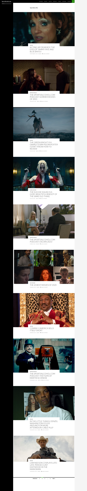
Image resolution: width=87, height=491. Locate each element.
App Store (41, 1)
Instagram (64, 1)
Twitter (50, 1)
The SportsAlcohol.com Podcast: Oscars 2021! (42, 240)
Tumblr (59, 1)
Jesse (40, 53)
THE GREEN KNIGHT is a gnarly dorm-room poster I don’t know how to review (44, 145)
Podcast (45, 1)
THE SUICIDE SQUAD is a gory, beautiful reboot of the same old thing (43, 194)
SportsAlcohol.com (6, 1)
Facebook (55, 1)
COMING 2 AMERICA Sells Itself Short (42, 329)
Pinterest (69, 1)
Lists (31, 282)
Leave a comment (46, 53)
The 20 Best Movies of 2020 (43, 285)
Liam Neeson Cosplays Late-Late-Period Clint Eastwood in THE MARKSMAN (44, 466)
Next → (54, 478)
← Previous (34, 478)
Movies (31, 45)
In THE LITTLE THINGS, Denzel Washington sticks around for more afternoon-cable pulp (44, 424)
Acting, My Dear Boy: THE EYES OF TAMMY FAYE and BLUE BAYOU (42, 49)
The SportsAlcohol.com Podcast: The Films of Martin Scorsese (42, 375)
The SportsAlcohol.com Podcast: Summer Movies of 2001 (42, 97)
